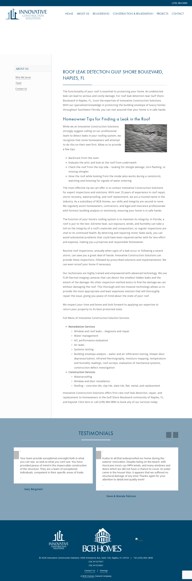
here (87, 402)
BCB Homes (88, 576)
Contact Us (21, 88)
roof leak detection (132, 96)
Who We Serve (23, 77)
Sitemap (104, 570)
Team (18, 82)
